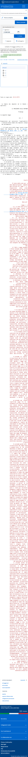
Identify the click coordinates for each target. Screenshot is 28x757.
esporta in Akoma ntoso (7, 696)
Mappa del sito (4, 746)
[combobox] (14, 17)
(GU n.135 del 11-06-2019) (7, 60)
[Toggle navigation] (23, 6)
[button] (18, 32)
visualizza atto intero (22, 60)
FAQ (2, 749)
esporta (4, 694)
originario (9, 41)
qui (26, 13)
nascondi (5, 63)
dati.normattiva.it (5, 753)
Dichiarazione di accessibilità (8, 751)
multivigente (20, 41)
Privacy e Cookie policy (6, 742)
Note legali (3, 744)
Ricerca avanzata (21, 22)
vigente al (6, 30)
